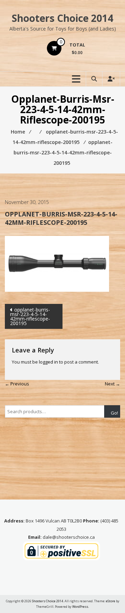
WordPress (80, 606)
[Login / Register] (111, 78)
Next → (112, 384)
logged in (48, 362)
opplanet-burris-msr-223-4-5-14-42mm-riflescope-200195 (30, 316)
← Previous (17, 384)
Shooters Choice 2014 (62, 18)
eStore (110, 601)
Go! (114, 413)
